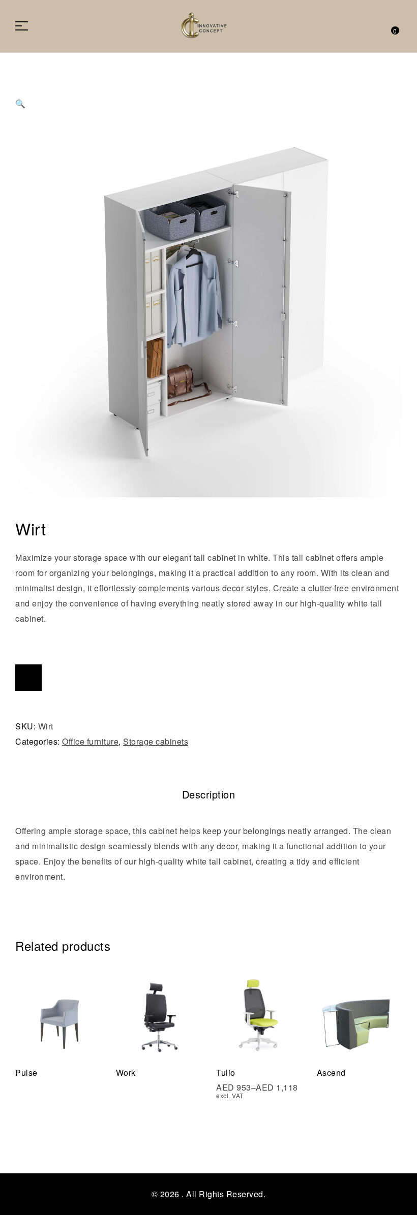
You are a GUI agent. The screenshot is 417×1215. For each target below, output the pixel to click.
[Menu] (25, 25)
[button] (208, 93)
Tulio (225, 1072)
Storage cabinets (155, 741)
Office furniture (90, 741)
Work (126, 1072)
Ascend (331, 1072)
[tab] (208, 794)
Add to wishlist (28, 677)
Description (208, 794)
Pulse (26, 1072)
